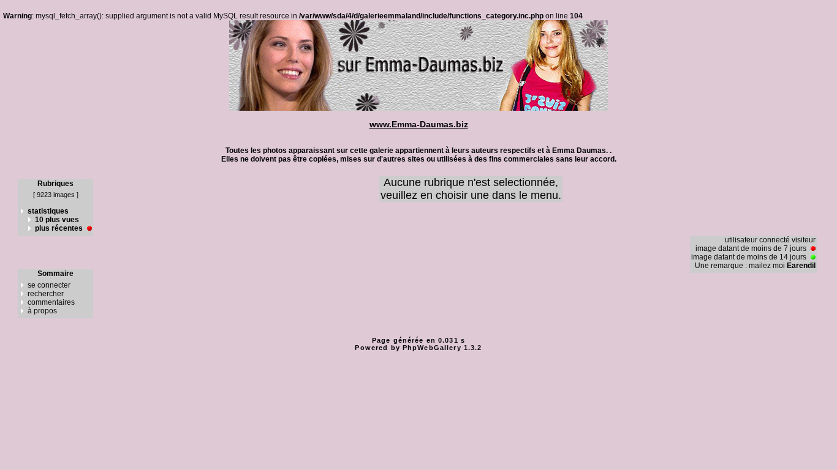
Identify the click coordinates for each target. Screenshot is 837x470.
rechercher (46, 293)
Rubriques (55, 183)
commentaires (51, 302)
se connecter (49, 285)
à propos (42, 311)
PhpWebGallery (432, 347)
